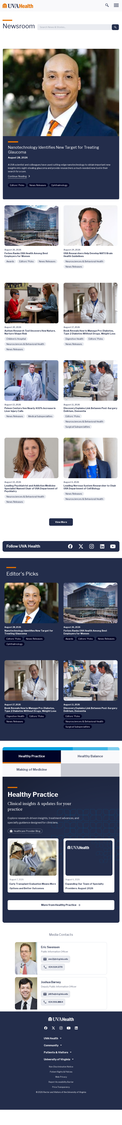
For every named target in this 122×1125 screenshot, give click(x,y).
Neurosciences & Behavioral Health (84, 261)
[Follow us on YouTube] (113, 546)
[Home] (18, 5)
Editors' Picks (17, 185)
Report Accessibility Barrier (61, 1082)
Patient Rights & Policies (61, 1072)
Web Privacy (61, 1077)
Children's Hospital (16, 338)
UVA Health (51, 1038)
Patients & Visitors (56, 1052)
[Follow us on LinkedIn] (102, 546)
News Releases (37, 185)
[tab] (32, 756)
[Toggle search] (107, 5)
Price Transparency (61, 1087)
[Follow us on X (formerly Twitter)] (81, 546)
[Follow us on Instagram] (91, 546)
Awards (10, 261)
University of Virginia (57, 1059)
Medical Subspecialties (40, 416)
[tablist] (61, 763)
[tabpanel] (61, 850)
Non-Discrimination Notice (61, 1067)
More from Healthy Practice (58, 904)
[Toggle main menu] (116, 5)
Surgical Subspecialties (77, 426)
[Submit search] (115, 27)
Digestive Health (74, 338)
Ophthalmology (59, 185)
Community (51, 1045)
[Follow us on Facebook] (70, 546)
